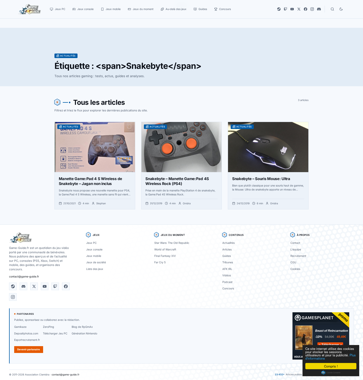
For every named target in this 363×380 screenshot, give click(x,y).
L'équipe (295, 249)
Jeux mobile (93, 255)
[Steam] (279, 9)
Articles (227, 249)
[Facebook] (305, 9)
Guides (226, 255)
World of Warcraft (165, 249)
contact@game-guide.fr (24, 276)
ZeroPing (48, 326)
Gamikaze (20, 326)
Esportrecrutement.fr (27, 339)
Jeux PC (91, 242)
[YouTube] (292, 9)
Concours (228, 288)
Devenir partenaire (28, 349)
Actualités (228, 242)
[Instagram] (312, 9)
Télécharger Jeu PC (55, 333)
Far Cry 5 (160, 262)
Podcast (227, 282)
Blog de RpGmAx (82, 326)
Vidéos (226, 275)
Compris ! (331, 366)
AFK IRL (227, 268)
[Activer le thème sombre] (341, 9)
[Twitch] (285, 9)
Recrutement (298, 255)
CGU (293, 262)
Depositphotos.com (26, 333)
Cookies (295, 268)
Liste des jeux (94, 268)
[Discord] (319, 9)
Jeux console (94, 249)
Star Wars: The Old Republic (171, 242)
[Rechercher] (332, 9)
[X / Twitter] (299, 9)
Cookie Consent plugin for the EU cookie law (330, 373)
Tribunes (227, 262)
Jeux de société (96, 262)
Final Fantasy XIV (165, 255)
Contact (295, 242)
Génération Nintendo (84, 333)
